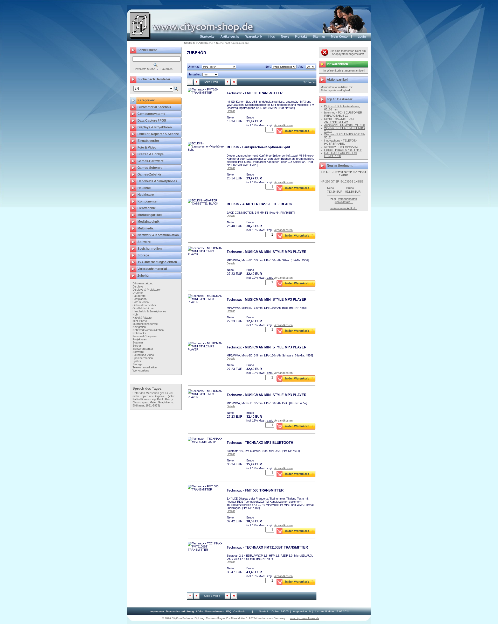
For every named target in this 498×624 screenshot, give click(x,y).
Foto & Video (141, 302)
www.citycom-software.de (304, 618)
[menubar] (197, 611)
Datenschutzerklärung (180, 611)
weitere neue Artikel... (343, 208)
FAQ (228, 611)
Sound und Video (143, 354)
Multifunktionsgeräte (145, 323)
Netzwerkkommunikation (148, 330)
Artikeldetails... (344, 202)
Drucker (138, 292)
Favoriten (166, 69)
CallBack (239, 611)
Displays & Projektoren (147, 289)
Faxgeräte (139, 295)
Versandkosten (283, 125)
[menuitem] (157, 611)
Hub (135, 314)
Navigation (139, 326)
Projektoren (140, 339)
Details (231, 111)
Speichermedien (143, 358)
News (285, 36)
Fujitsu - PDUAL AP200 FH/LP (343, 149)
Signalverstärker (143, 348)
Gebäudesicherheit (144, 305)
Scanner (138, 342)
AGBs (199, 611)
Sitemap (319, 36)
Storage (137, 364)
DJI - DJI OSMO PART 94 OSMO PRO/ (340, 154)
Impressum (157, 611)
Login (362, 36)
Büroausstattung (143, 283)
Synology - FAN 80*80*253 (341, 146)
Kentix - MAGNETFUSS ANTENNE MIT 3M (339, 120)
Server (137, 345)
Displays (138, 286)
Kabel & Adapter (143, 317)
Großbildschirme (143, 308)
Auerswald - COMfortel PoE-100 (344, 125)
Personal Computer (145, 336)
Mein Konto (339, 36)
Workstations (141, 370)
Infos (271, 36)
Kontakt (301, 36)
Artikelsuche (229, 36)
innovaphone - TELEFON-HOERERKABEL (340, 142)
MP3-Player (140, 320)
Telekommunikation (145, 367)
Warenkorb (253, 36)
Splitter (137, 361)
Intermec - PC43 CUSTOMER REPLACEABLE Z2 (343, 114)
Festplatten (140, 298)
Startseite (207, 36)
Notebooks (139, 333)
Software (138, 351)
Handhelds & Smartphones (149, 311)
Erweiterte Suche (144, 69)
